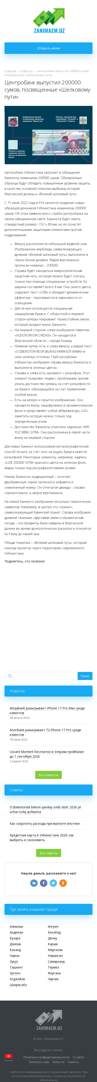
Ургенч (15, 973)
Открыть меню (48, 48)
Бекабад (54, 932)
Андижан (16, 932)
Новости (58, 1062)
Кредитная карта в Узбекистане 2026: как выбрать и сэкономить (42, 837)
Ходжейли (17, 979)
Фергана (54, 973)
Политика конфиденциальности (46, 1057)
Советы (73, 1062)
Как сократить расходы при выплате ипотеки (45, 823)
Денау (52, 938)
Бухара (15, 938)
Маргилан (55, 950)
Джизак (15, 944)
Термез (53, 967)
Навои (14, 955)
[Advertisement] (48, 614)
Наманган (55, 955)
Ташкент (16, 967)
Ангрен (53, 926)
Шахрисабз (18, 985)
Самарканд (56, 961)
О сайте (78, 1057)
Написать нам (39, 1062)
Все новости (48, 775)
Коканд (15, 950)
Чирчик (53, 979)
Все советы (49, 853)
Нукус (14, 961)
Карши (53, 944)
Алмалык (16, 926)
